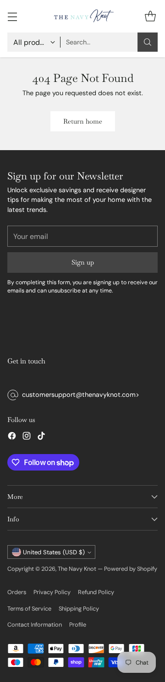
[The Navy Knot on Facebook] (11, 437)
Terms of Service (29, 608)
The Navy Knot (77, 569)
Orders (16, 592)
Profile (77, 624)
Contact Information (34, 624)
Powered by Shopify (130, 569)
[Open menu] (12, 16)
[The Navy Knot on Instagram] (26, 437)
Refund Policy (96, 592)
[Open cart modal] (150, 16)
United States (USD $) (54, 552)
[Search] (148, 42)
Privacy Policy (52, 592)
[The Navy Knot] (82, 16)
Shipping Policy (79, 608)
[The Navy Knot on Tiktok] (41, 437)
